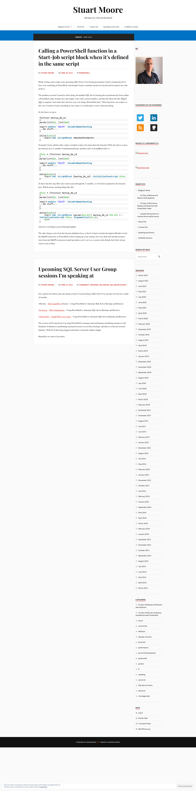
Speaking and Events (111, 26)
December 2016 (144, 448)
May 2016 (142, 464)
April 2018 (142, 394)
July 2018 (142, 383)
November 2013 (144, 545)
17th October (43, 316)
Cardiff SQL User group (61, 316)
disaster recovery (145, 637)
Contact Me (93, 26)
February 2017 (144, 437)
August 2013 (143, 561)
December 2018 (144, 361)
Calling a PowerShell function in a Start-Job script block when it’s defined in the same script (83, 57)
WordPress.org (144, 729)
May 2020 (142, 308)
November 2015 (144, 480)
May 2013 (142, 577)
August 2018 (143, 378)
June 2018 (142, 388)
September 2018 (144, 372)
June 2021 (142, 286)
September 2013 (144, 556)
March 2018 (143, 399)
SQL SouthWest (54, 303)
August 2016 (143, 453)
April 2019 (142, 345)
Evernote (141, 642)
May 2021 (142, 291)
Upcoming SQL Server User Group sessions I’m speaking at (77, 272)
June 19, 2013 (67, 285)
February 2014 (144, 529)
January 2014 (143, 534)
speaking (94, 285)
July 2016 (142, 458)
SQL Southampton (56, 310)
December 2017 (144, 410)
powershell (84, 73)
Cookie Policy (43, 787)
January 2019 (143, 356)
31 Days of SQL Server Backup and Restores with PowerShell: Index (147, 205)
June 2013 (142, 572)
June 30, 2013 (67, 73)
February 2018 (144, 405)
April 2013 (142, 582)
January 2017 (143, 442)
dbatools (141, 631)
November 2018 (144, 367)
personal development (147, 653)
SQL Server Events (118, 285)
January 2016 (143, 475)
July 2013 (142, 566)
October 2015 (143, 485)
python (141, 664)
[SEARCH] (159, 256)
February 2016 (144, 469)
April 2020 (142, 313)
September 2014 (144, 507)
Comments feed (144, 723)
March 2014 (143, 523)
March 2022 (143, 275)
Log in (140, 713)
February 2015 (144, 496)
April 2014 (142, 518)
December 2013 (144, 539)
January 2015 (143, 502)
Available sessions (131, 26)
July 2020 (142, 297)
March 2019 (143, 351)
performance (143, 647)
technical (141, 691)
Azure (140, 620)
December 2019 (144, 329)
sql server (104, 285)
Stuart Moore (98, 9)
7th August (42, 310)
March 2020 (143, 318)
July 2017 (142, 426)
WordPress (91, 742)
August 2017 (143, 421)
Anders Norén (114, 742)
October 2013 (143, 550)
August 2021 (143, 281)
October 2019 (143, 335)
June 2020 (142, 302)
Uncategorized (144, 696)
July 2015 (142, 491)
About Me (80, 26)
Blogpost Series (64, 26)
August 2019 (143, 340)
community (84, 285)
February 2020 (144, 324)
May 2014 (142, 512)
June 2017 (142, 432)
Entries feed (143, 718)
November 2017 (144, 415)
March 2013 (143, 588)
